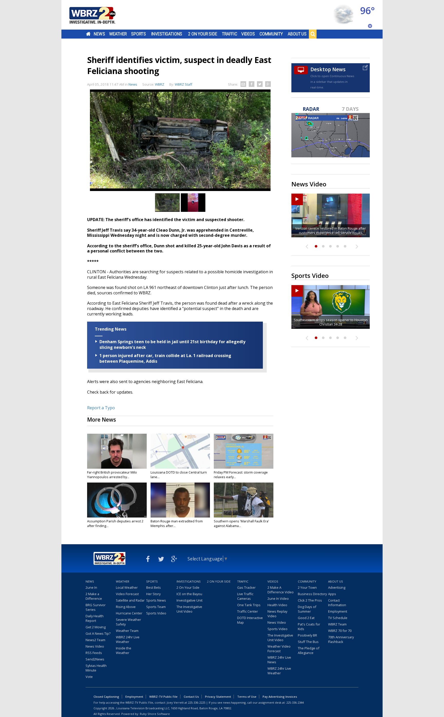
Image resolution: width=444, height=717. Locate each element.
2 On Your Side (202, 34)
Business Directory (312, 594)
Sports (138, 34)
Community (271, 34)
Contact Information (337, 602)
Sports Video (156, 613)
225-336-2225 (196, 702)
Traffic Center (247, 611)
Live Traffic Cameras (245, 596)
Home (88, 34)
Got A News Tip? (98, 633)
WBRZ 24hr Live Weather (128, 639)
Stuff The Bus (308, 641)
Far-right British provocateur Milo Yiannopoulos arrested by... (112, 474)
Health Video (277, 605)
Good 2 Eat (306, 617)
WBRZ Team (337, 624)
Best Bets (153, 587)
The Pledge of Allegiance (308, 650)
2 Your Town (307, 587)
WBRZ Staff (183, 84)
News (99, 34)
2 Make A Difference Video (280, 589)
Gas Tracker (246, 587)
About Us (297, 34)
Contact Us (191, 696)
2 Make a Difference (94, 596)
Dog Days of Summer (307, 609)
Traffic (229, 34)
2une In (91, 587)
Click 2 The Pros (310, 600)
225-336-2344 (295, 702)
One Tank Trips (249, 605)
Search (312, 34)
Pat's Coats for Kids (309, 626)
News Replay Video (277, 613)
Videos (248, 34)
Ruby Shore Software (155, 714)
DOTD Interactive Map (250, 620)
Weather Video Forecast (279, 648)
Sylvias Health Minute (96, 668)
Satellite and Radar (130, 600)
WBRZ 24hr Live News (279, 659)
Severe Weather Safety (128, 622)
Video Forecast (127, 594)
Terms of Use (246, 696)
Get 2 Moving (96, 627)
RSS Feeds (94, 652)
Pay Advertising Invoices (280, 696)
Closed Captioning (106, 696)
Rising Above (126, 606)
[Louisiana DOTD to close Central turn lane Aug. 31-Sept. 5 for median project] (180, 451)
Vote (89, 676)
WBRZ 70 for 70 (339, 630)
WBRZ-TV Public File (163, 696)
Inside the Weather (123, 650)
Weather (118, 34)
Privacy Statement (218, 696)
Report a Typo (101, 408)
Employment (337, 611)
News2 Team (95, 640)
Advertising (336, 587)
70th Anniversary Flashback (341, 639)
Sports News (156, 600)
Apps (332, 594)
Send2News (95, 659)
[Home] (99, 14)
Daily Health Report (95, 618)
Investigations (166, 34)
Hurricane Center (129, 613)
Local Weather (127, 587)
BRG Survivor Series (96, 607)
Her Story (153, 594)
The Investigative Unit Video (189, 609)
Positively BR (307, 635)
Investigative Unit (189, 600)
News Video (95, 646)
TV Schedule (337, 617)
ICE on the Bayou (189, 594)
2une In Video (278, 598)
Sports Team (156, 606)
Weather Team (127, 630)
